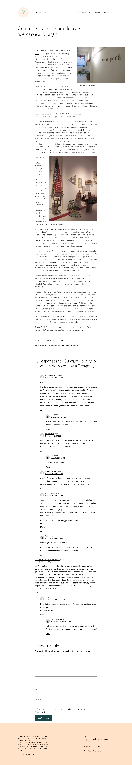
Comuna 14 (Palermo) (42, 345)
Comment (39, 655)
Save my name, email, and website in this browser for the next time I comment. (65, 710)
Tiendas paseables (71, 345)
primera (61, 240)
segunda (69, 240)
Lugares (61, 340)
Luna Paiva (63, 62)
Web (84, 330)
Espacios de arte (57, 345)
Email (37, 689)
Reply (42, 410)
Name (38, 680)
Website (38, 699)
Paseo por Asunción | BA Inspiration (47, 560)
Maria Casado (50, 493)
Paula (53, 415)
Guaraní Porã (61, 76)
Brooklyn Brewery (72, 136)
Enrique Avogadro (51, 375)
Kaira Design (49, 434)
